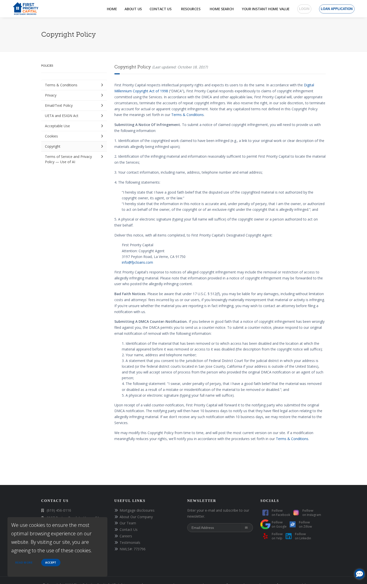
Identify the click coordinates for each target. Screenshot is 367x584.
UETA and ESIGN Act (61, 115)
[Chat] (360, 574)
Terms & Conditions (61, 85)
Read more (24, 562)
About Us (133, 8)
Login (304, 9)
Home (112, 8)
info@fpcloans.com (137, 262)
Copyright (52, 146)
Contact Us (161, 8)
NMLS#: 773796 (133, 549)
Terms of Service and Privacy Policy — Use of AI (68, 159)
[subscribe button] (247, 527)
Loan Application (337, 9)
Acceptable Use (57, 125)
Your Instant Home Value (266, 8)
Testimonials (130, 542)
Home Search (222, 8)
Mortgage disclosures (137, 510)
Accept (50, 562)
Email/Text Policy (59, 105)
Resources (191, 8)
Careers (126, 536)
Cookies (51, 136)
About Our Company (136, 516)
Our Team (128, 523)
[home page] (25, 8)
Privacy (50, 95)
